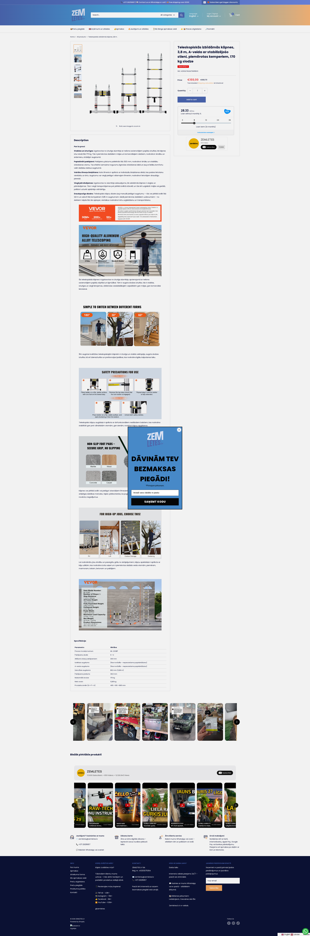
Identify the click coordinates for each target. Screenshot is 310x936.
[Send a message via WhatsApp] (305, 931)
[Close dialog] (179, 430)
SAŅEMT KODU (155, 502)
